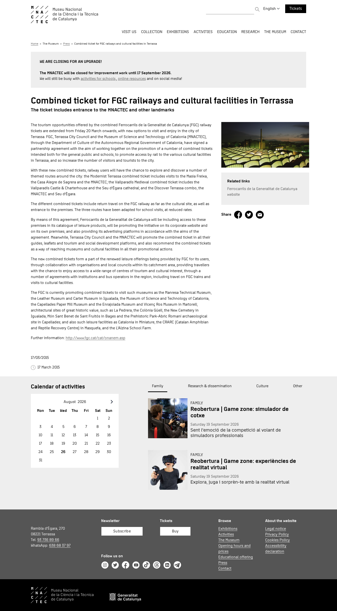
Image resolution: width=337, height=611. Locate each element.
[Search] (257, 10)
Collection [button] (151, 32)
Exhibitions (227, 529)
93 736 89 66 (48, 540)
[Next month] (112, 402)
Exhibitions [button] (178, 32)
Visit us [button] (129, 32)
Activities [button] (203, 32)
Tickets (295, 9)
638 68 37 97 (60, 545)
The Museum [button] (275, 32)
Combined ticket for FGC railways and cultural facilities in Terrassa (115, 43)
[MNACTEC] (86, 14)
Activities (226, 534)
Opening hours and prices (234, 548)
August (70, 402)
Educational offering (235, 557)
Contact (298, 32)
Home (34, 43)
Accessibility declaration (275, 548)
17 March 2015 (48, 367)
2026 (82, 402)
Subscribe (122, 531)
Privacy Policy (277, 534)
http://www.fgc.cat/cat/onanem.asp (95, 338)
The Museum (51, 43)
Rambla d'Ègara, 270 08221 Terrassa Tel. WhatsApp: (51, 536)
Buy (175, 531)
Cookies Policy (277, 540)
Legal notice (275, 529)
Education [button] (227, 32)
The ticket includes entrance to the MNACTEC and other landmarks (102, 109)
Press (66, 43)
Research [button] (250, 32)
